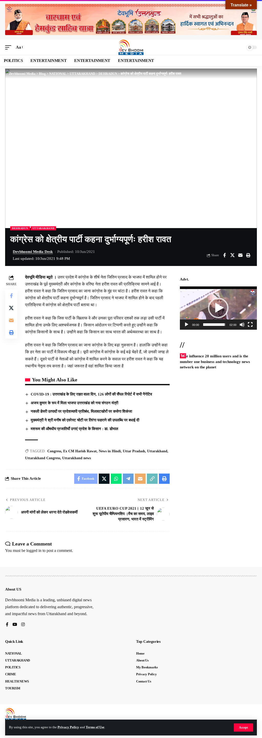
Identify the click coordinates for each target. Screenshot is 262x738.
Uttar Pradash (134, 451)
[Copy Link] (152, 479)
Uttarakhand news (76, 458)
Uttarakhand (157, 451)
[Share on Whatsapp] (116, 479)
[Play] (186, 324)
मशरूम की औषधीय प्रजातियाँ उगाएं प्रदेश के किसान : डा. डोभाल (75, 429)
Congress (54, 451)
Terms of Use (95, 727)
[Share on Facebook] (224, 255)
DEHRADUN (20, 228)
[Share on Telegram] (128, 479)
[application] (218, 308)
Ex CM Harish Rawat (80, 451)
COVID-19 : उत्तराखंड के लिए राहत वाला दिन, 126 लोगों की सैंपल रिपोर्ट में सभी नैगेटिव (91, 394)
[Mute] (242, 324)
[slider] (214, 324)
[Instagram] (23, 624)
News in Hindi (110, 451)
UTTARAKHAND (43, 228)
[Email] (240, 255)
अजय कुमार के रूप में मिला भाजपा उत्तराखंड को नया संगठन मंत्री (74, 403)
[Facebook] (7, 624)
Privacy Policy (68, 727)
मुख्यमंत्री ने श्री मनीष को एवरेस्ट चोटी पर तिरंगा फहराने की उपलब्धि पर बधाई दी (85, 420)
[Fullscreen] (250, 324)
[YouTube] (15, 624)
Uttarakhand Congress (42, 458)
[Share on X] (232, 255)
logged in (33, 550)
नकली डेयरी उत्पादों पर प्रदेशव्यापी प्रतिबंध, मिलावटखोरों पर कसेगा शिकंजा (81, 411)
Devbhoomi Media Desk (33, 252)
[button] (243, 727)
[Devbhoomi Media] (131, 47)
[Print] (248, 255)
